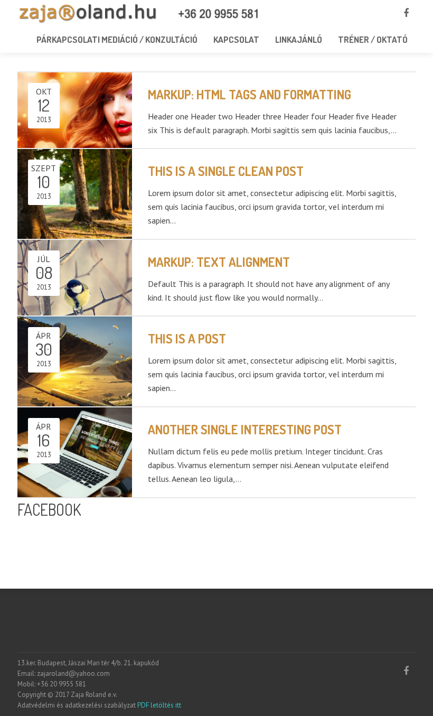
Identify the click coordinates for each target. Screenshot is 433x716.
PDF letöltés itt (158, 705)
